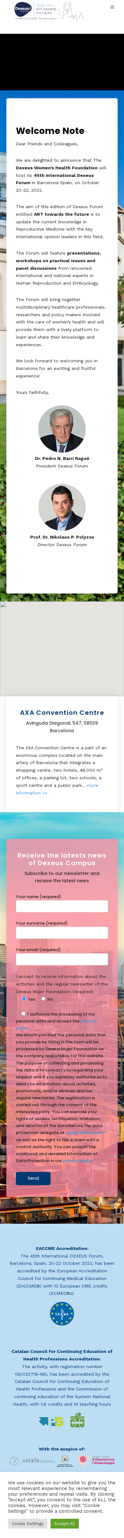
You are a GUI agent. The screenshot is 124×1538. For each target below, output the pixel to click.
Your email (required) (38, 950)
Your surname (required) (41, 923)
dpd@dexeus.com (84, 1133)
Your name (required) (38, 897)
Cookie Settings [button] (28, 1523)
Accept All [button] (64, 1523)
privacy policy (78, 1161)
